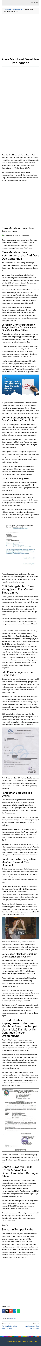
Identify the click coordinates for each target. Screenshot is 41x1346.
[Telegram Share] (14, 1311)
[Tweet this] (7, 1311)
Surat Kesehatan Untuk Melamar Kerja (32, 1326)
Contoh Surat (12, 1318)
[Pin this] (11, 1311)
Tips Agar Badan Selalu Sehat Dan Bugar (9, 1326)
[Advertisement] (20, 36)
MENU (36, 3)
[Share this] (3, 1311)
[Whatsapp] (18, 1311)
